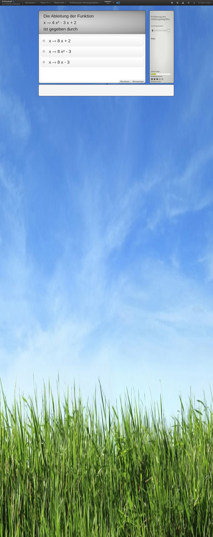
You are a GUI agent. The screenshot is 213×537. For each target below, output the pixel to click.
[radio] (152, 79)
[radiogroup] (157, 79)
